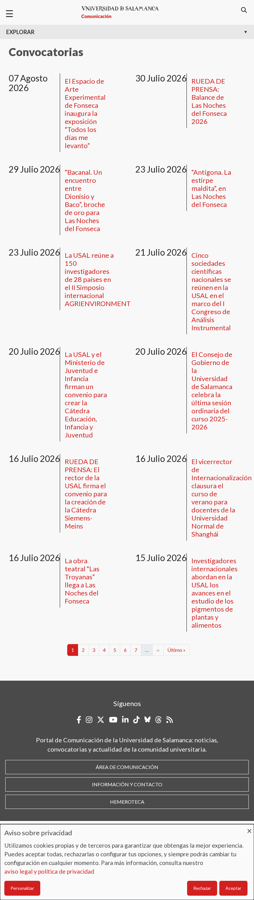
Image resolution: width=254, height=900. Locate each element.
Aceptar (233, 888)
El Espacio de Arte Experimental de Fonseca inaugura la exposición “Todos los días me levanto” (85, 113)
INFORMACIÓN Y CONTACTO (127, 784)
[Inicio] (122, 12)
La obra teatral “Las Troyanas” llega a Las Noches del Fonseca (82, 580)
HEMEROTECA (127, 802)
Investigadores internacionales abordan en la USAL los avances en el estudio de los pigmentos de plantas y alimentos (214, 592)
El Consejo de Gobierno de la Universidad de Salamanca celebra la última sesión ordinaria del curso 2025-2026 (211, 390)
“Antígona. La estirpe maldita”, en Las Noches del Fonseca (211, 188)
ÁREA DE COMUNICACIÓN (127, 767)
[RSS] (169, 719)
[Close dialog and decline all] (249, 828)
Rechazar (202, 888)
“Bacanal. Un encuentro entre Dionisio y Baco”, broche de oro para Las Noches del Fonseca (85, 200)
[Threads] (158, 719)
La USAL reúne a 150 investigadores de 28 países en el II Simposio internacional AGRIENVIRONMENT (98, 279)
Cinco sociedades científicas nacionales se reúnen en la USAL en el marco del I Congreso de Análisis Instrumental (211, 291)
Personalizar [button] (22, 888)
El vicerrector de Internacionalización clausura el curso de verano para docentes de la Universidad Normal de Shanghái (221, 497)
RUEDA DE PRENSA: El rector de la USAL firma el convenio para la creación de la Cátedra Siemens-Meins (86, 493)
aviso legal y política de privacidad (49, 871)
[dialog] (127, 862)
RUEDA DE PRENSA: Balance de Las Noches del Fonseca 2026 (209, 101)
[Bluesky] (147, 719)
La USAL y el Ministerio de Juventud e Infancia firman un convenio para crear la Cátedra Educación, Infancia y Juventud (86, 394)
